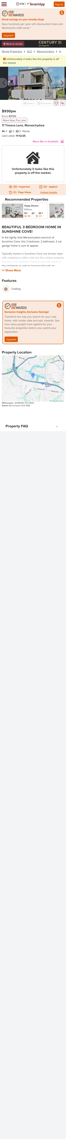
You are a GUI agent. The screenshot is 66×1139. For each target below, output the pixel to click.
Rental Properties (12, 51)
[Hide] (62, 103)
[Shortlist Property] (56, 103)
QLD (29, 51)
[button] (4, 83)
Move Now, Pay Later (14, 120)
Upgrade (9, 35)
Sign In (59, 4)
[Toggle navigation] (4, 4)
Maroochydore (45, 51)
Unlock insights (48, 192)
